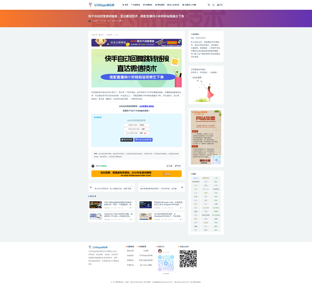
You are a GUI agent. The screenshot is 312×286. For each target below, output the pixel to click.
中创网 (145, 251)
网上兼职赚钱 (216, 215)
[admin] (89, 21)
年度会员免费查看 (144, 140)
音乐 (205, 230)
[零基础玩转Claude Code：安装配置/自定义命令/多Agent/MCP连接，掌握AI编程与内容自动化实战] (146, 204)
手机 (215, 193)
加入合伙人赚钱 (146, 265)
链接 (179, 166)
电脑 (195, 211)
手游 (195, 196)
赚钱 (215, 226)
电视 (205, 211)
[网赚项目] (205, 178)
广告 (195, 193)
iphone (196, 178)
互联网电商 (195, 181)
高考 (215, 230)
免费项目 (148, 5)
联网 (215, 219)
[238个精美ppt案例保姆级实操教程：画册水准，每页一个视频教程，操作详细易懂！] (96, 204)
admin (101, 166)
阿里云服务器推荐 (146, 260)
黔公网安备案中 (196, 282)
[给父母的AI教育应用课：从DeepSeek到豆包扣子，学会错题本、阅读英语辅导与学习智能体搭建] (146, 216)
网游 (195, 219)
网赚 (205, 219)
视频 (195, 226)
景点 (195, 204)
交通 (205, 181)
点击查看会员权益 (146, 106)
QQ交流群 (196, 78)
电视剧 (216, 211)
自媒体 (206, 222)
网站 (161, 5)
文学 (205, 200)
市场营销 (216, 189)
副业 (195, 185)
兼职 (215, 181)
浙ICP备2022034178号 (181, 282)
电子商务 (216, 208)
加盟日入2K (190, 5)
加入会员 (174, 5)
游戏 (195, 208)
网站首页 (130, 251)
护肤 (205, 196)
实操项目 (136, 5)
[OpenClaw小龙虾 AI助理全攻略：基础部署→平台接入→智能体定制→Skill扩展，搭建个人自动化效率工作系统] (96, 216)
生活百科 (206, 208)
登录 (221, 5)
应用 (205, 193)
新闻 (215, 200)
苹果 (215, 222)
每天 (205, 204)
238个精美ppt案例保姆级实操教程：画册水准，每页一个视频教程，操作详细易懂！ (118, 204)
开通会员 (130, 265)
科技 (195, 215)
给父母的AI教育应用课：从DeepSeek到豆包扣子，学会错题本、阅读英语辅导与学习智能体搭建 (168, 216)
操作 (195, 200)
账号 (205, 226)
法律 (215, 204)
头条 (195, 189)
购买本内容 (127, 140)
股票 (195, 222)
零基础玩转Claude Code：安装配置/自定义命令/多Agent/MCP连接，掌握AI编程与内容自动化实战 (168, 204)
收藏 (170, 166)
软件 (195, 230)
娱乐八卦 (206, 189)
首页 (126, 5)
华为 (205, 185)
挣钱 (215, 196)
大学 (215, 185)
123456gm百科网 (145, 255)
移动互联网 (206, 215)
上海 (215, 178)
